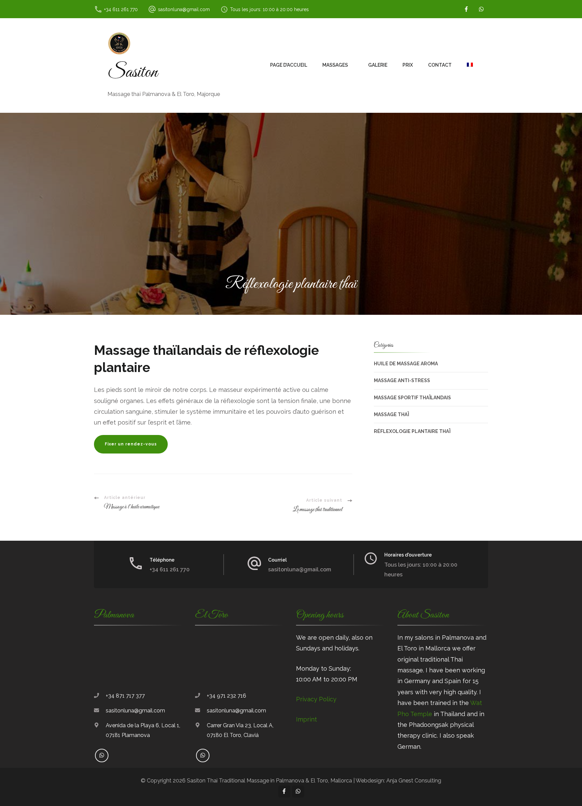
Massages (335, 65)
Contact (440, 65)
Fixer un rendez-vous (131, 444)
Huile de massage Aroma (406, 363)
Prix (407, 65)
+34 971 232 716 (226, 696)
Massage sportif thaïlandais (412, 397)
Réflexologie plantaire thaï (412, 431)
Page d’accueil (288, 65)
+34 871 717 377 (125, 696)
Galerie (377, 65)
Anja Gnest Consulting (413, 780)
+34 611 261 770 (121, 9)
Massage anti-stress (402, 380)
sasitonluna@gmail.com (184, 9)
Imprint (306, 719)
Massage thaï (391, 414)
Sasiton (132, 72)
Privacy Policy (316, 699)
